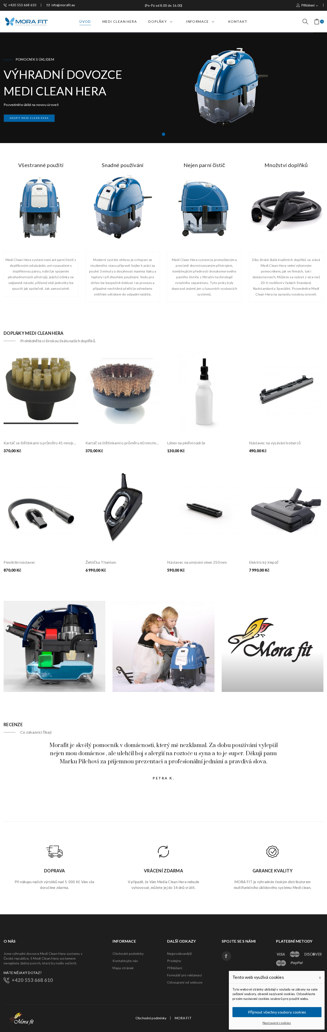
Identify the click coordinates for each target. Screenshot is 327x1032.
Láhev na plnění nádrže (186, 443)
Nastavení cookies (277, 1023)
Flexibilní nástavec (19, 562)
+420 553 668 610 (22, 5)
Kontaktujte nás (125, 961)
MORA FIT (183, 1018)
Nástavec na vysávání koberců (275, 443)
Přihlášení (174, 968)
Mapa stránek (123, 968)
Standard (304, 283)
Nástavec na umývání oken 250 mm (197, 562)
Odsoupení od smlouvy (185, 982)
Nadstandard (263, 288)
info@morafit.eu (63, 5)
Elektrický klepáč (264, 562)
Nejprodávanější (179, 953)
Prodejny (174, 961)
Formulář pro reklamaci (184, 975)
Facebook (226, 956)
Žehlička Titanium (100, 562)
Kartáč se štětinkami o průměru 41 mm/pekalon (41, 443)
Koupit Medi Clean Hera (29, 118)
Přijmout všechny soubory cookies (277, 1012)
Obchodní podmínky (128, 953)
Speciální (283, 288)
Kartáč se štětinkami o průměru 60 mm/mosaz (122, 443)
